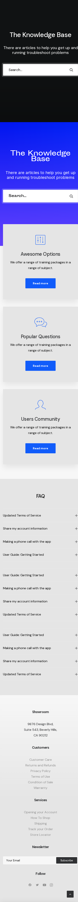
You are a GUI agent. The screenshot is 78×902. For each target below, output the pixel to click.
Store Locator (40, 835)
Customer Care (40, 760)
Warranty (40, 788)
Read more (40, 283)
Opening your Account (40, 812)
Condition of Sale (40, 782)
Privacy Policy (41, 771)
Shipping (40, 823)
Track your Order (40, 829)
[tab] (40, 515)
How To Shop (40, 818)
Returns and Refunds (40, 765)
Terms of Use (40, 776)
